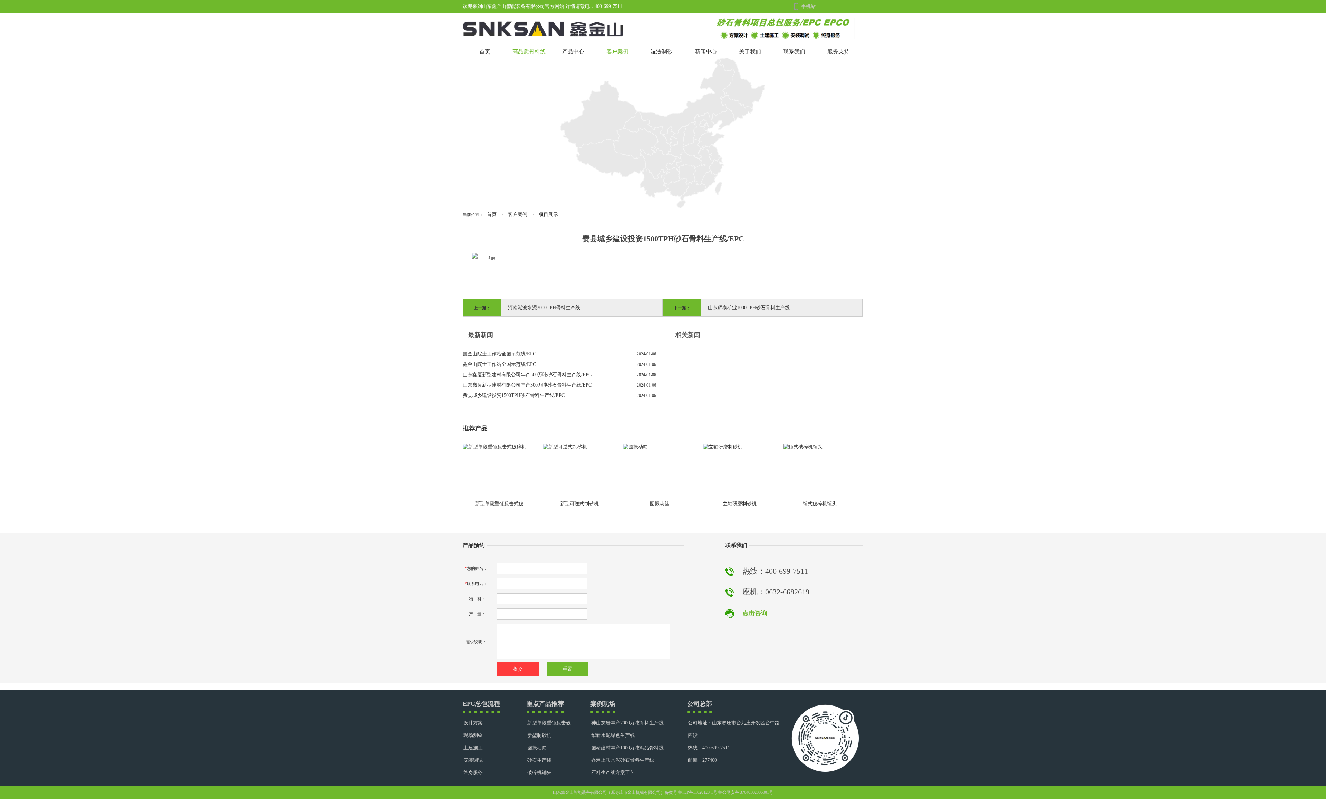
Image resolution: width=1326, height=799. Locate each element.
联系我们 (794, 52)
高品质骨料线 (529, 52)
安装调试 (473, 760)
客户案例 (617, 52)
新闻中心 (706, 52)
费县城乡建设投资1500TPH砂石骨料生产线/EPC (514, 395)
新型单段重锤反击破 (549, 722)
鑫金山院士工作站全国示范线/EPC (499, 354)
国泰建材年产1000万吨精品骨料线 (627, 747)
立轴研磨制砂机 (740, 503)
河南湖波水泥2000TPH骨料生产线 (544, 307)
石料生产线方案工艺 (613, 772)
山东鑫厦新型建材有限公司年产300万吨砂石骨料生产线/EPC (527, 374)
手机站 (808, 6)
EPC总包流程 (481, 703)
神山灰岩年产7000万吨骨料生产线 (627, 722)
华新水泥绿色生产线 (613, 735)
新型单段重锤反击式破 (499, 503)
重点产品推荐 (545, 703)
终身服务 (473, 772)
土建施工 (473, 747)
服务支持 (838, 52)
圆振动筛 (659, 503)
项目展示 (548, 214)
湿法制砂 (662, 52)
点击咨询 (754, 613)
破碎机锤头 (539, 772)
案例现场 (602, 703)
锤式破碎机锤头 (820, 503)
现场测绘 (473, 735)
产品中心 (573, 52)
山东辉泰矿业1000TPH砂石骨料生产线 (749, 307)
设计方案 (473, 722)
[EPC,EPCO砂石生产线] (783, 28)
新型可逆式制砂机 (579, 503)
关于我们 (750, 52)
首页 (484, 52)
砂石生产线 (539, 760)
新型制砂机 (539, 735)
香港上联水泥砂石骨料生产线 (622, 760)
